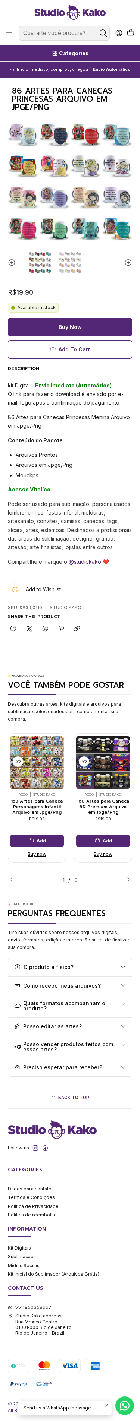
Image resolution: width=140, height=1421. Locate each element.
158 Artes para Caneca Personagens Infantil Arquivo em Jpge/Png (37, 806)
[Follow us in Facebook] (45, 1148)
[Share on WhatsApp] (45, 629)
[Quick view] (18, 761)
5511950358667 (33, 1307)
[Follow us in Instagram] (35, 1148)
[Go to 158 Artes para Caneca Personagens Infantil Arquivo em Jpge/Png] (37, 762)
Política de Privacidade (33, 1206)
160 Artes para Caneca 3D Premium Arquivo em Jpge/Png (103, 806)
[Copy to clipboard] (77, 629)
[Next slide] (126, 262)
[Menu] (9, 33)
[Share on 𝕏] (29, 629)
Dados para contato (30, 1188)
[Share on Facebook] (13, 629)
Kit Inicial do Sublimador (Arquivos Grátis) (53, 1274)
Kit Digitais (19, 1248)
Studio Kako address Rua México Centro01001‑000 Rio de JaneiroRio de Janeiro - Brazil (43, 1324)
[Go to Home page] (69, 12)
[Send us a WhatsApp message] (124, 1405)
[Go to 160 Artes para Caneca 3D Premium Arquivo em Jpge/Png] (103, 762)
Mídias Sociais (24, 1265)
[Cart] (130, 33)
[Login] (118, 33)
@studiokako (85, 561)
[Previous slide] (13, 262)
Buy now (37, 854)
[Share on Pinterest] (61, 629)
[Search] (103, 33)
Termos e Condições (31, 1197)
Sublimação (21, 1256)
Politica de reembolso (32, 1215)
